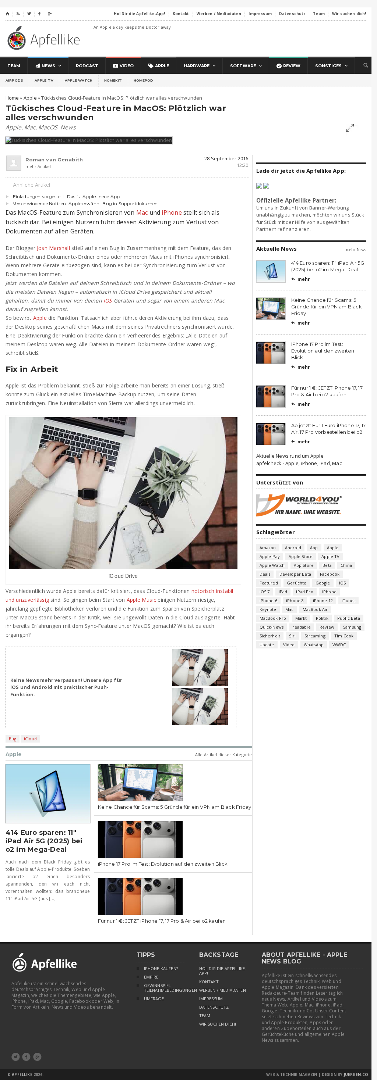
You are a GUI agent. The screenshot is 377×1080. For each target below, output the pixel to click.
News (67, 127)
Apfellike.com (45, 37)
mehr (300, 279)
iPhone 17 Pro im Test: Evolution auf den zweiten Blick (163, 864)
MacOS (47, 127)
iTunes (348, 600)
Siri (292, 636)
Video (289, 644)
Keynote (268, 609)
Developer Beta (295, 574)
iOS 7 (265, 591)
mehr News (356, 249)
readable (301, 627)
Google (323, 583)
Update (267, 644)
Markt (301, 618)
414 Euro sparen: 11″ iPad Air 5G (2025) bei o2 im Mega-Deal (44, 841)
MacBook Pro (273, 618)
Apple (14, 127)
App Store (304, 565)
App (314, 547)
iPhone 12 (323, 600)
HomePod (144, 80)
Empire (151, 977)
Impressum (211, 998)
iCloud (30, 738)
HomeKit (113, 80)
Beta (327, 565)
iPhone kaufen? (161, 968)
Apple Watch (79, 80)
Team (205, 1015)
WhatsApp (314, 644)
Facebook (329, 574)
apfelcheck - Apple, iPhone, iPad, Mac (299, 463)
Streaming (314, 636)
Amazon (268, 547)
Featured (269, 583)
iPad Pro (304, 591)
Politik (322, 618)
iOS (107, 300)
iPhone (172, 212)
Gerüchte (296, 583)
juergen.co (356, 1074)
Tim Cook (343, 636)
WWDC (339, 644)
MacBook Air (315, 609)
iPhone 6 (268, 600)
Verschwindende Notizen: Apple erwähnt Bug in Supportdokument (86, 203)
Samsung (352, 627)
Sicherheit (270, 636)
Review (327, 627)
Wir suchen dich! (217, 1024)
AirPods (14, 80)
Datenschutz (214, 1007)
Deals (265, 574)
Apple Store (301, 556)
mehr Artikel (38, 166)
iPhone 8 (295, 600)
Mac (30, 127)
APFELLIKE (22, 1074)
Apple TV (44, 80)
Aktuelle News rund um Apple (290, 456)
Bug (13, 738)
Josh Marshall (53, 247)
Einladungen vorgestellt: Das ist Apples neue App (66, 196)
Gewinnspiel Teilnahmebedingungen (164, 988)
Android (293, 547)
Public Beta (348, 618)
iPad (283, 591)
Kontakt (209, 981)
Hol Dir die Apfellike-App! (223, 971)
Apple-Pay (270, 556)
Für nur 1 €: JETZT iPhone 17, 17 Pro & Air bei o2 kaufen (162, 921)
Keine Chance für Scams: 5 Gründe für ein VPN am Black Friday (174, 807)
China (346, 565)
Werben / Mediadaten (222, 990)
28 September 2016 (226, 158)
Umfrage (154, 998)
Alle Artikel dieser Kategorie (223, 754)
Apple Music (141, 599)
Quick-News (272, 627)
